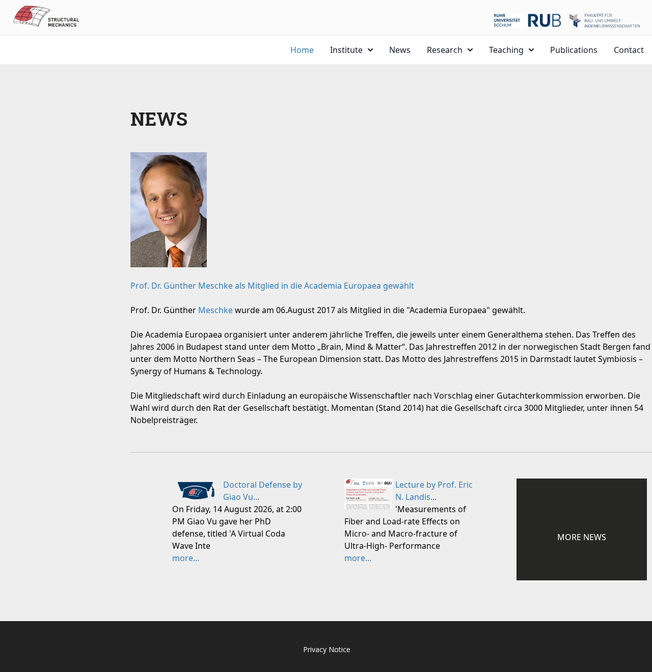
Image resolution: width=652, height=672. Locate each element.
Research (445, 49)
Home (302, 49)
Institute (346, 49)
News (400, 49)
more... (185, 558)
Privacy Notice (326, 649)
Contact (629, 49)
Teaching (506, 49)
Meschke (215, 310)
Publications (573, 49)
